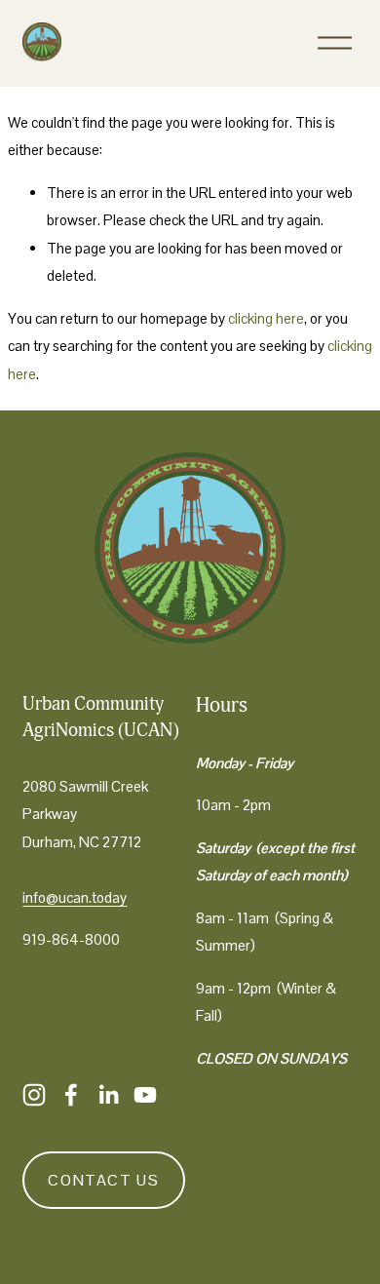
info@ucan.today (74, 897)
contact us (103, 1180)
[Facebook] (71, 1095)
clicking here (266, 318)
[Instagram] (34, 1095)
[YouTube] (145, 1095)
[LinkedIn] (108, 1095)
